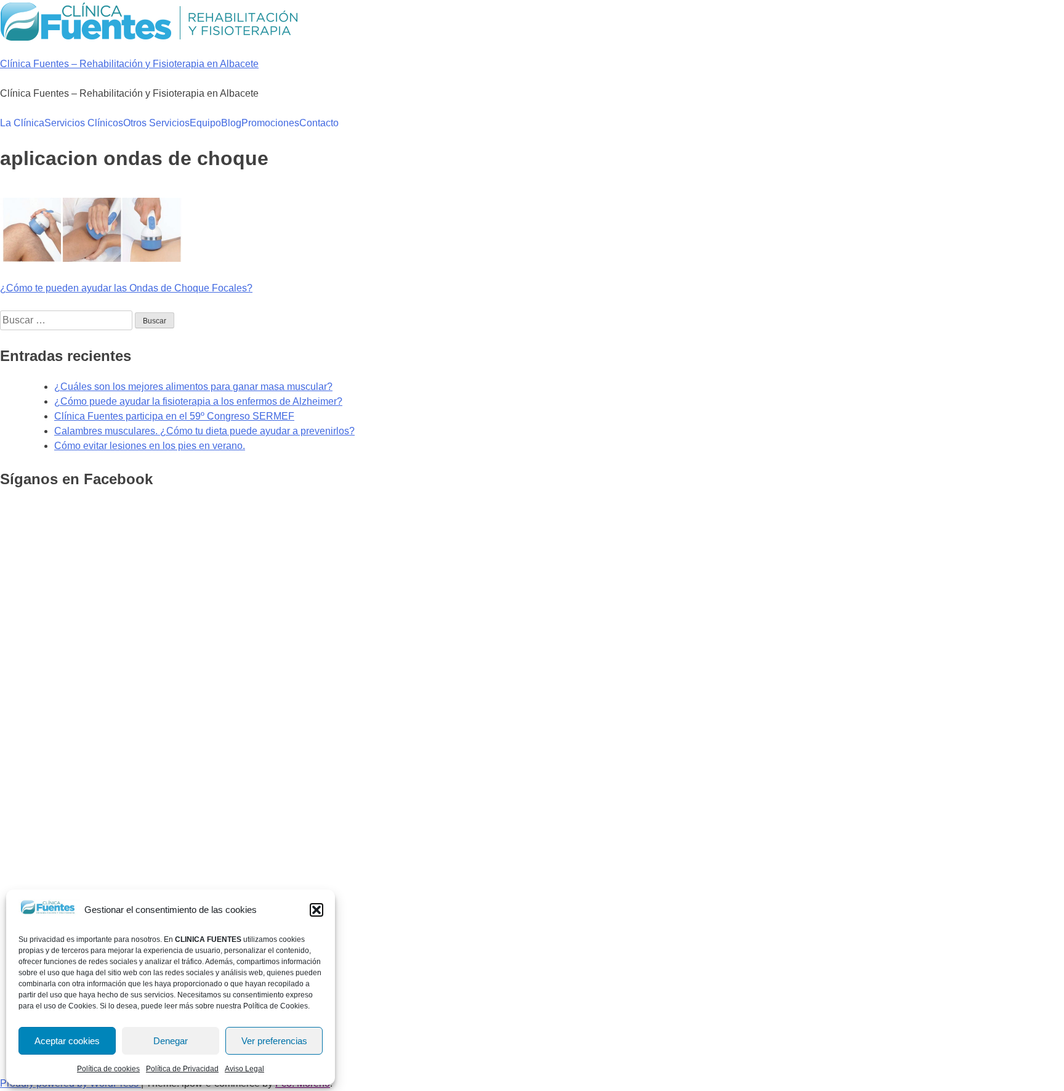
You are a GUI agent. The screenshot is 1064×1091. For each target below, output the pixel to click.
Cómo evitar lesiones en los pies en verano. (149, 445)
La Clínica (22, 123)
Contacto (319, 123)
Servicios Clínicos (83, 123)
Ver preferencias (274, 1041)
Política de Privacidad (182, 1069)
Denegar (170, 1041)
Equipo (205, 123)
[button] (316, 910)
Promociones (270, 123)
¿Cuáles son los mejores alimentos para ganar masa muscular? (193, 386)
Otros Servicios (156, 123)
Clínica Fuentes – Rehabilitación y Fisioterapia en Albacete (129, 64)
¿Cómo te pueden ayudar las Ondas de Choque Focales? (126, 288)
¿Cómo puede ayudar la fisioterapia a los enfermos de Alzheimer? (198, 401)
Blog (231, 123)
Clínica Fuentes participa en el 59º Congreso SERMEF (174, 416)
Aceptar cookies (67, 1041)
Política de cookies (108, 1069)
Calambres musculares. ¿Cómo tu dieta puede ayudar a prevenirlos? (204, 431)
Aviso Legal (244, 1069)
